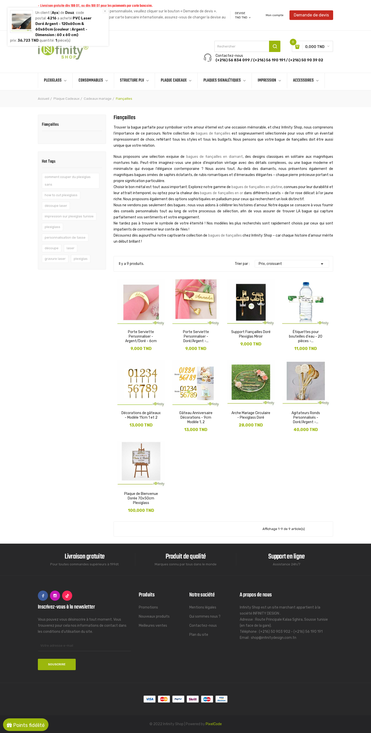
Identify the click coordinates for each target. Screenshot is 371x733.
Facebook (43, 596)
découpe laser (56, 206)
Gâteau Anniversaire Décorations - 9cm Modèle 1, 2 (196, 417)
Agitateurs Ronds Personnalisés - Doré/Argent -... (306, 417)
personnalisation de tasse (65, 237)
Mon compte (274, 15)
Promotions (148, 607)
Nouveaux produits (154, 616)
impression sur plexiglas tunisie (69, 216)
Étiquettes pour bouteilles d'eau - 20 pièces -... (305, 336)
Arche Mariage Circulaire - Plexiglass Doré (250, 415)
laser (70, 248)
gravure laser (55, 259)
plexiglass (52, 227)
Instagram (55, 596)
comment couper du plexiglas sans (68, 180)
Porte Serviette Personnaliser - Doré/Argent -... (196, 336)
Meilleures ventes (153, 625)
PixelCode (214, 724)
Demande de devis (311, 15)
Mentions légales (202, 607)
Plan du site (198, 635)
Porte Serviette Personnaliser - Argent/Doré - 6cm (141, 336)
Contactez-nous (203, 625)
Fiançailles (50, 125)
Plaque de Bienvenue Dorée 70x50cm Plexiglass (141, 498)
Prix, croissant (292, 264)
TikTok (67, 596)
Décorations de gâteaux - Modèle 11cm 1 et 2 (141, 415)
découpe (52, 248)
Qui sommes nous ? (205, 616)
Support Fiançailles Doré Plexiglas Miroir (251, 334)
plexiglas (81, 259)
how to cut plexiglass (61, 195)
